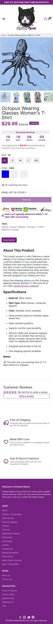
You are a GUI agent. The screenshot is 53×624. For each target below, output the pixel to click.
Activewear (7, 541)
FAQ (4, 606)
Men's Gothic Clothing (11, 560)
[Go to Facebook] (20, 617)
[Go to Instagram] (24, 617)
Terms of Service (9, 591)
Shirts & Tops (8, 518)
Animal (5, 226)
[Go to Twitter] (29, 617)
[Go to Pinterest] (33, 617)
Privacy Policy (8, 594)
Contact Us (7, 579)
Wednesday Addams (11, 533)
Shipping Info (8, 602)
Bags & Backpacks (10, 553)
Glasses (22, 226)
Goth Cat (6, 530)
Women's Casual (10, 229)
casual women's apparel (25, 286)
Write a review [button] (26, 396)
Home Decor (7, 556)
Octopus (31, 226)
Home (3, 35)
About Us (6, 575)
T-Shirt (40, 226)
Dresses (5, 526)
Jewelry (5, 545)
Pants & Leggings (9, 522)
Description (9, 240)
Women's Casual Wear (12, 514)
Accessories (7, 549)
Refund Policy (8, 598)
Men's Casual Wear (10, 564)
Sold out (26, 199)
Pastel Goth (7, 537)
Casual (13, 226)
